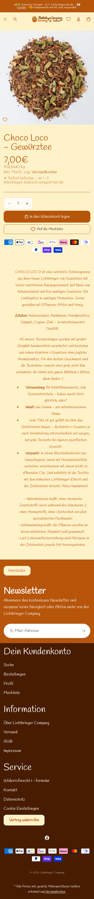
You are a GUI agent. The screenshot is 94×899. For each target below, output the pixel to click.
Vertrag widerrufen (24, 820)
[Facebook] (47, 838)
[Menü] (5, 19)
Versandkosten (44, 172)
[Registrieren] (83, 631)
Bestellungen (15, 674)
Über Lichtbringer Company (26, 723)
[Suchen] (15, 19)
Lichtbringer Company (52, 873)
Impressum (12, 751)
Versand (11, 732)
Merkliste (12, 693)
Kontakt (21, 7)
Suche (9, 665)
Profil (8, 683)
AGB (8, 741)
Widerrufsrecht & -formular (27, 780)
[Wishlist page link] (68, 19)
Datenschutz (14, 799)
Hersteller (17, 570)
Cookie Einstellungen (21, 808)
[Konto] (78, 19)
